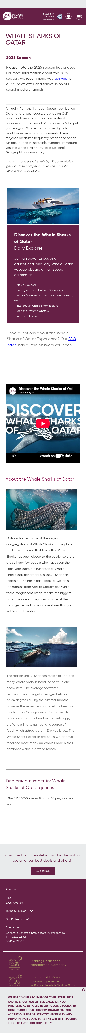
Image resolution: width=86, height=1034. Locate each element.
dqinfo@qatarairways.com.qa (46, 933)
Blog (9, 898)
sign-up (60, 78)
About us (11, 889)
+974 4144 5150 (19, 937)
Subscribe (42, 871)
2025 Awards (14, 902)
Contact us (13, 927)
